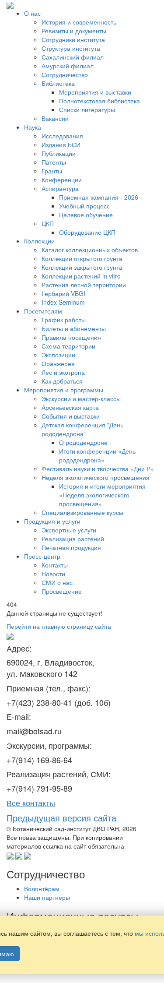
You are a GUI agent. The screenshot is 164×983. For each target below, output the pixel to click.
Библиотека (58, 83)
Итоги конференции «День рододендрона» (97, 455)
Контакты (55, 564)
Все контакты (31, 802)
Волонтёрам (41, 888)
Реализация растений (73, 538)
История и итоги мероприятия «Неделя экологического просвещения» (102, 495)
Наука (32, 127)
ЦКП (48, 223)
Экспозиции (58, 354)
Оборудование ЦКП (87, 232)
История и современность (79, 22)
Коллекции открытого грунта (82, 258)
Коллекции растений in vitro (81, 275)
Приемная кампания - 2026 (98, 197)
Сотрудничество (65, 74)
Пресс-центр (42, 556)
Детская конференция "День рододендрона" (82, 429)
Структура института (71, 48)
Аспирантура (60, 188)
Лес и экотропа (63, 372)
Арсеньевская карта (70, 407)
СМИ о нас (57, 582)
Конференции (62, 179)
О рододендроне (83, 442)
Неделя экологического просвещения (96, 477)
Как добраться (62, 381)
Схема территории (68, 346)
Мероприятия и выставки (95, 92)
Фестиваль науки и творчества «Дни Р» (98, 468)
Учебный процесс (84, 205)
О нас (32, 13)
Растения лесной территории (84, 284)
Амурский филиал (68, 65)
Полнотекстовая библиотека (99, 100)
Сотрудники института (73, 39)
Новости (53, 573)
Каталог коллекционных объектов (90, 249)
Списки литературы (87, 109)
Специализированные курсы (82, 512)
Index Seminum (63, 302)
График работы (64, 319)
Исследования (62, 135)
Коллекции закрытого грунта (82, 267)
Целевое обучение (86, 214)
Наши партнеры (47, 897)
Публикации (59, 153)
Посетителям (43, 311)
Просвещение (62, 591)
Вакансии (55, 118)
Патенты (54, 162)
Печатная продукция (71, 547)
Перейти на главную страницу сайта (59, 626)
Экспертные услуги (69, 529)
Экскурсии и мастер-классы (81, 398)
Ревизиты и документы (74, 30)
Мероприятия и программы (63, 389)
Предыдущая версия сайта (61, 817)
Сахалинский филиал (73, 57)
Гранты (52, 170)
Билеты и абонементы (74, 328)
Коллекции (39, 240)
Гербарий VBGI (63, 293)
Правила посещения (71, 337)
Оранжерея (58, 363)
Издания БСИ (61, 144)
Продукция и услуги (52, 521)
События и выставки (71, 416)
